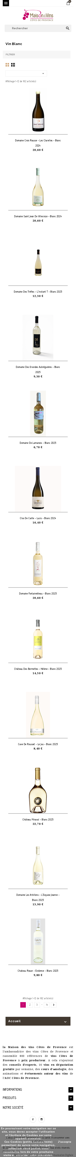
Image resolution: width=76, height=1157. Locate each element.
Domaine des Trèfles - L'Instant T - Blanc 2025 (38, 291)
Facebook (33, 1119)
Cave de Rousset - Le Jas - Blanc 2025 (38, 744)
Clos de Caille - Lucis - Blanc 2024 (38, 518)
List (13, 65)
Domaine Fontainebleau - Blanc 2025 (38, 593)
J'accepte (64, 1141)
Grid (7, 65)
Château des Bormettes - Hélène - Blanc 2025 (38, 668)
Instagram (42, 1119)
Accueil (14, 1021)
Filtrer (10, 54)
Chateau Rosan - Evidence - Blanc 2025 (38, 970)
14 (47, 1004)
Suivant (54, 1005)
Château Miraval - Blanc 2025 (38, 819)
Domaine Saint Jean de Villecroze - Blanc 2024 (38, 216)
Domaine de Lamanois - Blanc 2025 (38, 442)
